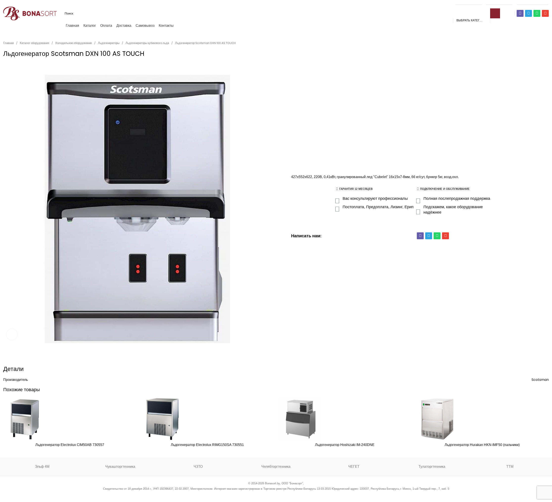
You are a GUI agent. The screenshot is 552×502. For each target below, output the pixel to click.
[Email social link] (265, 494)
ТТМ (509, 466)
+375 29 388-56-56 (468, 2)
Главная (8, 43)
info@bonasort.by (533, 2)
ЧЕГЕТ (353, 466)
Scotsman (540, 379)
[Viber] (520, 13)
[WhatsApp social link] (281, 494)
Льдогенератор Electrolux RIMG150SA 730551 (207, 445)
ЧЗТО (198, 466)
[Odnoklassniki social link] (276, 494)
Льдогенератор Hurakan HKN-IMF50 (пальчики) (482, 445)
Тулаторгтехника (432, 466)
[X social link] (259, 494)
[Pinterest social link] (270, 494)
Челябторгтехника (275, 466)
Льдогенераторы (109, 43)
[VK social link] (287, 494)
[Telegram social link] (292, 494)
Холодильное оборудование (74, 43)
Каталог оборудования (35, 43)
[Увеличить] (11, 334)
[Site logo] (30, 13)
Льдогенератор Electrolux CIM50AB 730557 (69, 445)
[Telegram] (528, 13)
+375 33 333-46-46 (499, 2)
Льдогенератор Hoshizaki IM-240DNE (345, 445)
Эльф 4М (42, 466)
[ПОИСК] (495, 13)
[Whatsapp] (536, 13)
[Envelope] (545, 13)
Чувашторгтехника (120, 466)
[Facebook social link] (254, 494)
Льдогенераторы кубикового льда (147, 43)
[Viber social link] (298, 494)
